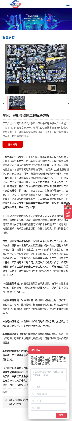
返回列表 (17, 403)
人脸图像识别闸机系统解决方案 (27, 399)
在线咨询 (12, 144)
